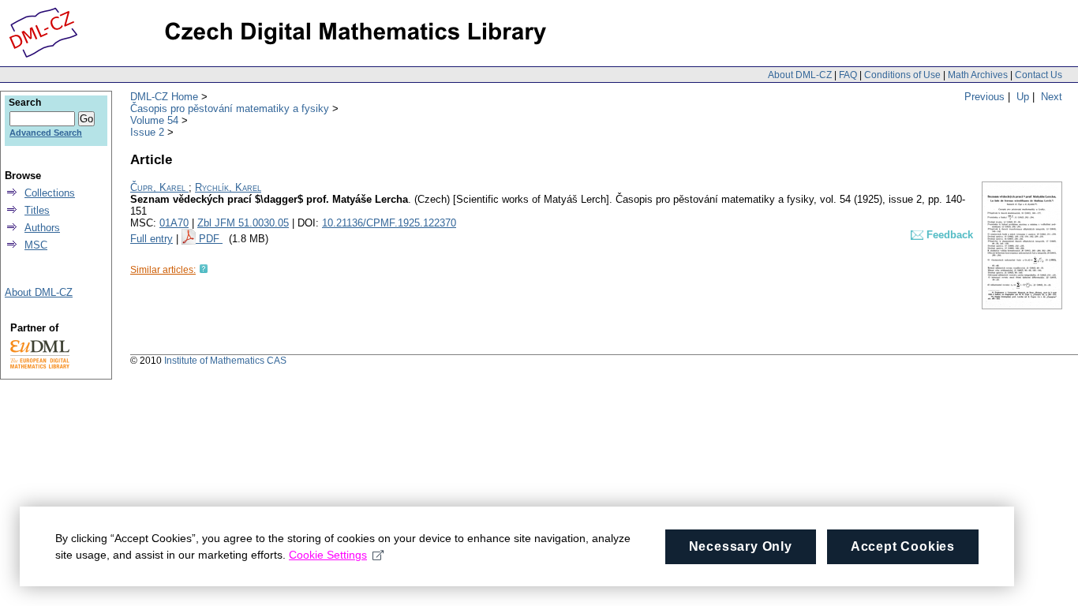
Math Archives (978, 74)
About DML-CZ (800, 74)
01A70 (174, 223)
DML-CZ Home (164, 97)
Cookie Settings (328, 554)
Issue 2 (147, 132)
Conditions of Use (902, 74)
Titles (37, 210)
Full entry (151, 239)
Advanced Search (45, 132)
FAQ (848, 74)
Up (1022, 97)
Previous (984, 97)
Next (1051, 97)
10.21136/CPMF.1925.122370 (389, 223)
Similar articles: (163, 269)
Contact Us (1038, 74)
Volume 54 (154, 120)
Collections (49, 193)
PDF (211, 239)
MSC (35, 245)
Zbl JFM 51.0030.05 (243, 223)
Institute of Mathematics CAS (225, 360)
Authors (42, 228)
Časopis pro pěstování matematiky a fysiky (229, 108)
